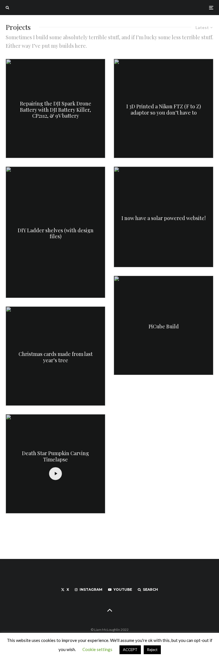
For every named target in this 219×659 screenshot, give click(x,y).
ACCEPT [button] (130, 649)
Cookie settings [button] (97, 649)
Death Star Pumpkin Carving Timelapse (55, 457)
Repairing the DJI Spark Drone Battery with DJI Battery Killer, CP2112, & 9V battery (55, 110)
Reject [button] (152, 649)
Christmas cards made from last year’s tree (56, 357)
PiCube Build (164, 327)
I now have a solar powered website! (163, 218)
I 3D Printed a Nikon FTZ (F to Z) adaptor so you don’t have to (163, 110)
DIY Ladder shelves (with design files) (56, 233)
